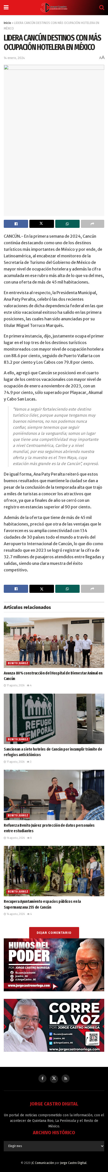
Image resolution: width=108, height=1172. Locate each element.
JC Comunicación (42, 1163)
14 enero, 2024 (14, 58)
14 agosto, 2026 (15, 914)
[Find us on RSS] (66, 1078)
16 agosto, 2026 (15, 838)
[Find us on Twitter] (54, 1079)
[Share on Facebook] (16, 224)
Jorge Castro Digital (73, 1163)
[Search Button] (101, 7)
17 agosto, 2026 (15, 685)
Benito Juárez (18, 663)
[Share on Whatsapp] (67, 224)
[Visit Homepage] (54, 8)
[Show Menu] (6, 7)
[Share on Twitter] (41, 224)
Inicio (7, 23)
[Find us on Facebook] (42, 1078)
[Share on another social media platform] (92, 224)
